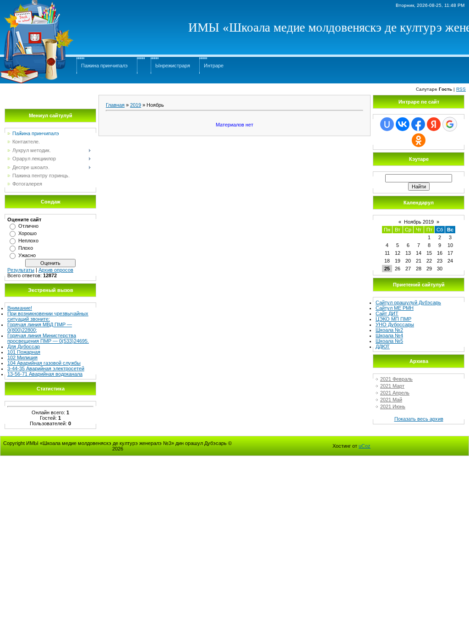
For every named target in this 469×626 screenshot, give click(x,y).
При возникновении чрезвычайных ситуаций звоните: (47, 316)
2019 (135, 105)
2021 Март (392, 386)
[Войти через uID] (387, 124)
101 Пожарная (23, 352)
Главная (115, 105)
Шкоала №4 (389, 335)
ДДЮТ (383, 346)
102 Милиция (22, 357)
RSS (461, 89)
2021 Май (391, 399)
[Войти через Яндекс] (434, 124)
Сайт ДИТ (387, 313)
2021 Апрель (394, 392)
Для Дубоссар (23, 346)
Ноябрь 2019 (419, 222)
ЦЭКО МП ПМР (393, 319)
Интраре (214, 65)
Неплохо (28, 240)
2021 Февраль (396, 379)
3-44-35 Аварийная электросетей (45, 368)
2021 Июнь (392, 406)
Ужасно (27, 255)
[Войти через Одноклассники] (418, 140)
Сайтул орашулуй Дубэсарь (408, 302)
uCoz (365, 446)
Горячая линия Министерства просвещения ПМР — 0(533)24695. (48, 338)
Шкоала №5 (389, 341)
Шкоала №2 (389, 330)
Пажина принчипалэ (104, 65)
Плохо (25, 248)
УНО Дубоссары (395, 324)
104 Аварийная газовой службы (44, 363)
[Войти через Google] (449, 124)
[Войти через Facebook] (418, 124)
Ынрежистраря (172, 65)
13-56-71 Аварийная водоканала (44, 374)
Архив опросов (55, 270)
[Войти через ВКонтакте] (402, 124)
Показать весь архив (418, 419)
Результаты (20, 270)
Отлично (28, 226)
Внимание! (19, 308)
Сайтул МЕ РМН (395, 308)
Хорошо (27, 233)
